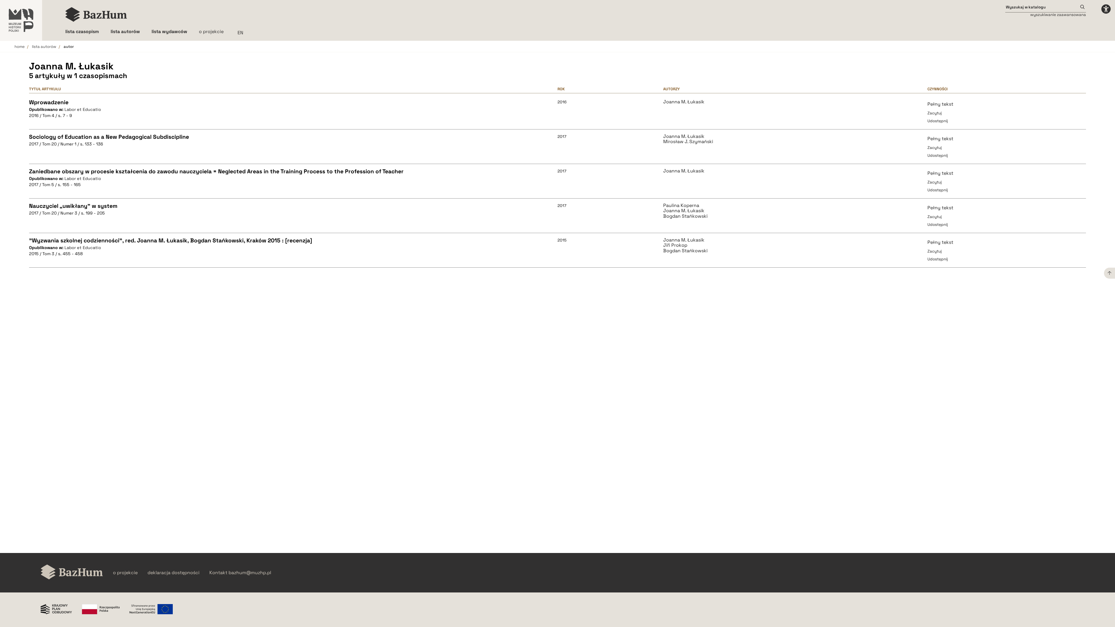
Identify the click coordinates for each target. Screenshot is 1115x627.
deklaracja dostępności (173, 572)
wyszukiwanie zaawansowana (1058, 14)
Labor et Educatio (82, 109)
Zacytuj (934, 113)
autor (69, 46)
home (20, 46)
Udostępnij (937, 120)
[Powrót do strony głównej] (72, 573)
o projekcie (211, 31)
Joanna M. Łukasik (683, 102)
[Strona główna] (96, 14)
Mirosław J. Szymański (688, 141)
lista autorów (44, 46)
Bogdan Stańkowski (685, 216)
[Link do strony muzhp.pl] (21, 20)
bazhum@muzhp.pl (250, 572)
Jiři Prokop (675, 245)
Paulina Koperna (681, 205)
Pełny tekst (940, 104)
